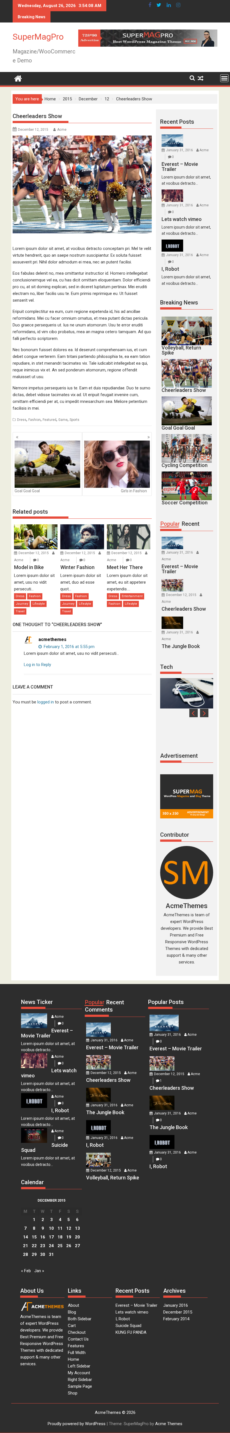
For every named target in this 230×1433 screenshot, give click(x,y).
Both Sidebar (79, 1318)
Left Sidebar (79, 1366)
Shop (72, 1393)
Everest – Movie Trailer (136, 1305)
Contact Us (78, 1339)
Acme (61, 130)
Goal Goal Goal (27, 491)
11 (60, 1228)
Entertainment (132, 596)
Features (76, 1345)
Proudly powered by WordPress (76, 1423)
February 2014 (176, 1318)
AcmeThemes (187, 906)
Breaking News (179, 302)
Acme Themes (168, 1423)
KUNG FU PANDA (131, 1332)
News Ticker (37, 1002)
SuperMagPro (38, 37)
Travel (20, 611)
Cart (72, 1325)
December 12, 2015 (34, 553)
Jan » (39, 1270)
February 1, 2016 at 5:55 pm (69, 646)
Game (63, 420)
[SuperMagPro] (18, 78)
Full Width (77, 1352)
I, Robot (123, 1318)
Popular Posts (166, 1002)
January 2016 (175, 1305)
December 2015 (177, 1312)
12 (68, 1228)
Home (73, 1359)
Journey (22, 604)
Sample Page (80, 1386)
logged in (45, 702)
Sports (74, 420)
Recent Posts (177, 121)
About (73, 1305)
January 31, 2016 (179, 150)
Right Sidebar (80, 1379)
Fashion (34, 420)
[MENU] (224, 78)
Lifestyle (39, 604)
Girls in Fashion (134, 491)
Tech (166, 667)
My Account (79, 1372)
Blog (72, 1312)
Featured (49, 420)
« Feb (26, 1270)
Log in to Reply (37, 664)
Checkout (77, 1332)
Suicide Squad (128, 1325)
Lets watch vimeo (132, 1312)
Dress (21, 420)
